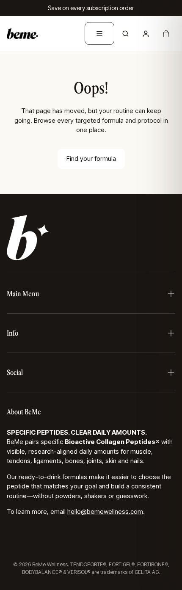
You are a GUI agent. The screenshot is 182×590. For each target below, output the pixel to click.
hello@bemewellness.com (105, 511)
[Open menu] (99, 33)
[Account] (145, 33)
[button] (91, 293)
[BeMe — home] (22, 33)
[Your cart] (166, 33)
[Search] (125, 33)
